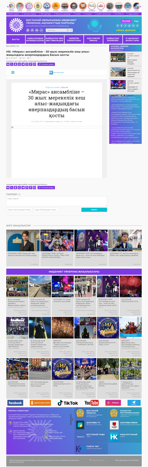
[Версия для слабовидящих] (41, 30)
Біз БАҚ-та (119, 14)
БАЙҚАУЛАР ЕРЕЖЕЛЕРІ (113, 39)
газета (128, 435)
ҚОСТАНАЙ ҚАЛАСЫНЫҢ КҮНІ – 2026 (62, 384)
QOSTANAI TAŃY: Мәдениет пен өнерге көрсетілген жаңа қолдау (22, 254)
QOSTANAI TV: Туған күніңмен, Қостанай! (61, 300)
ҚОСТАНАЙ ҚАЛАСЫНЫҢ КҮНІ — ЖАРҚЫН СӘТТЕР (85, 343)
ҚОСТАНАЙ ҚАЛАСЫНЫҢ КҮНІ (129, 300)
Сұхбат (78, 14)
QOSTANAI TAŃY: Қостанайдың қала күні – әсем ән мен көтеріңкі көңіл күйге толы (90, 255)
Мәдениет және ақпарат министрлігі (129, 413)
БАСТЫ (15, 39)
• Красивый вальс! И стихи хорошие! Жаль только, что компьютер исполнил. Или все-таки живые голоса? (125, 107)
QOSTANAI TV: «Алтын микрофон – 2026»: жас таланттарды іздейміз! (124, 254)
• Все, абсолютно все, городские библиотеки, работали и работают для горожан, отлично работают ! (125, 99)
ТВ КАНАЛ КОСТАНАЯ (93, 424)
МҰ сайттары (46, 14)
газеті (95, 435)
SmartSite (134, 460)
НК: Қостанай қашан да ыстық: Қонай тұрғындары (39, 384)
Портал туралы (13, 14)
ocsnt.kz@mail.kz (55, 438)
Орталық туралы (30, 14)
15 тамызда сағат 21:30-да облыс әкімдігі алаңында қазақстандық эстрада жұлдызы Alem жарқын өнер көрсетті (39, 344)
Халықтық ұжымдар (63, 14)
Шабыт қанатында (103, 14)
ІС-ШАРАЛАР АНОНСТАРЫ (132, 39)
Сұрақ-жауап (133, 14)
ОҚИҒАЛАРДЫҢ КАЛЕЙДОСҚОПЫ (35, 39)
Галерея (88, 14)
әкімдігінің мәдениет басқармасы (94, 413)
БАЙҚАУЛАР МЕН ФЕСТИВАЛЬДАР (54, 39)
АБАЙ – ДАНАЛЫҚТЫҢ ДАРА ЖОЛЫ (108, 384)
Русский (126, 21)
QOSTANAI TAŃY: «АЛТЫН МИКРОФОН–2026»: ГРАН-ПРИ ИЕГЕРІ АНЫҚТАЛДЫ (55, 255)
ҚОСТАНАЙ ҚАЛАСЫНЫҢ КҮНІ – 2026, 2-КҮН (108, 343)
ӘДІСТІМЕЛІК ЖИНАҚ (93, 39)
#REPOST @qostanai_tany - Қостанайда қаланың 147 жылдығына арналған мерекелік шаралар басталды (130, 344)
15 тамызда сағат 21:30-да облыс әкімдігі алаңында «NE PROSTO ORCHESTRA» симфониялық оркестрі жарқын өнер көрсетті (15, 344)
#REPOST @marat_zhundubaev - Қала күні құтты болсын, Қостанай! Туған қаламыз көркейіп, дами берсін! (62, 344)
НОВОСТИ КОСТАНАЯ (94, 447)
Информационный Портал (130, 424)
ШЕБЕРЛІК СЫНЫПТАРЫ (74, 39)
